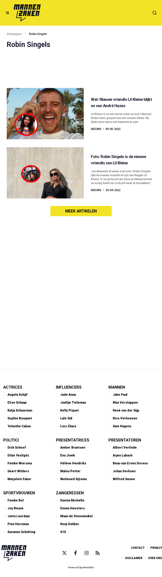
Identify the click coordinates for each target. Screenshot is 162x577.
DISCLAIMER (133, 558)
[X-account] (64, 553)
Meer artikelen (81, 211)
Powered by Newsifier (81, 567)
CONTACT (138, 547)
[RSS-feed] (97, 553)
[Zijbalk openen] (7, 12)
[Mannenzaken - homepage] (27, 12)
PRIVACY (156, 547)
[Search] (154, 12)
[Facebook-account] (75, 553)
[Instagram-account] (86, 553)
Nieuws (96, 129)
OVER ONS (155, 558)
